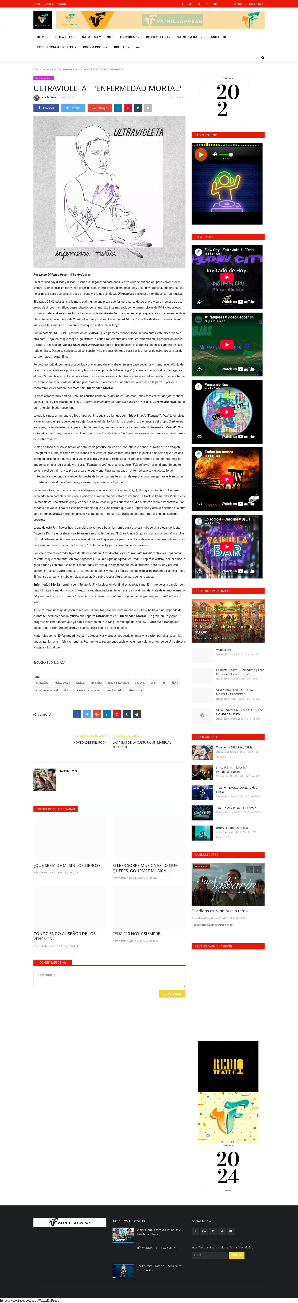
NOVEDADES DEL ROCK (89, 742)
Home (42, 37)
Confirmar (172, 993)
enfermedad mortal (46, 690)
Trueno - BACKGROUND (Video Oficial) (236, 790)
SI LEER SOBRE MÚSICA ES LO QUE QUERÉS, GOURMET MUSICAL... (145, 868)
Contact (49, 3)
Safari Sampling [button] (97, 37)
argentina (96, 682)
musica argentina (118, 682)
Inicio (36, 69)
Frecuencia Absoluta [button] (55, 47)
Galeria (62, 3)
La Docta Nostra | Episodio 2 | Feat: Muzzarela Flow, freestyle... (240, 672)
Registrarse (256, 3)
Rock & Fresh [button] (94, 47)
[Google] (97, 714)
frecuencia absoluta (228, 832)
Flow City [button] (64, 37)
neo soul (140, 682)
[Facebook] (77, 714)
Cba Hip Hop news (204, 866)
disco (175, 682)
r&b (163, 682)
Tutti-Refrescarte (68, 69)
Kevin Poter (49, 97)
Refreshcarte (49, 69)
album (67, 690)
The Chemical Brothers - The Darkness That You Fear (159, 1268)
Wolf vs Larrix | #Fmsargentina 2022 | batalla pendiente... (159, 1232)
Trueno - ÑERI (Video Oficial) (235, 747)
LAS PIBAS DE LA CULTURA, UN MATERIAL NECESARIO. (142, 744)
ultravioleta (41, 682)
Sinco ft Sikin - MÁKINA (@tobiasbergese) (231, 769)
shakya (80, 682)
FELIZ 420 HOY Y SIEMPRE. (137, 933)
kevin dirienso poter (88, 690)
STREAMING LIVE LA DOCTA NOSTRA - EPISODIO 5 (234, 692)
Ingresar (238, 3)
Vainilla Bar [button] (188, 37)
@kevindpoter (80, 274)
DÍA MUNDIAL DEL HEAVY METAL (157, 1248)
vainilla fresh (114, 690)
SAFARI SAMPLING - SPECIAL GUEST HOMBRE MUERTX (240, 712)
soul (153, 682)
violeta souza (62, 682)
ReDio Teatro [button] (157, 37)
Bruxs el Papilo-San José (232, 828)
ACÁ (62, 662)
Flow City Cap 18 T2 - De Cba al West (225, 911)
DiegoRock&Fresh (227, 751)
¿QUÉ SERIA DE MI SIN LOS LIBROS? (66, 865)
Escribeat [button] (128, 37)
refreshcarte (135, 690)
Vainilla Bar (224, 650)
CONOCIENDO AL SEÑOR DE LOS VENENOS (64, 936)
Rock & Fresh (202, 619)
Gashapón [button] (218, 37)
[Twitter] (87, 714)
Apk (37, 3)
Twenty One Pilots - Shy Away (236, 808)
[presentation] (249, 869)
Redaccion (200, 638)
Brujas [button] (120, 47)
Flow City (222, 776)
